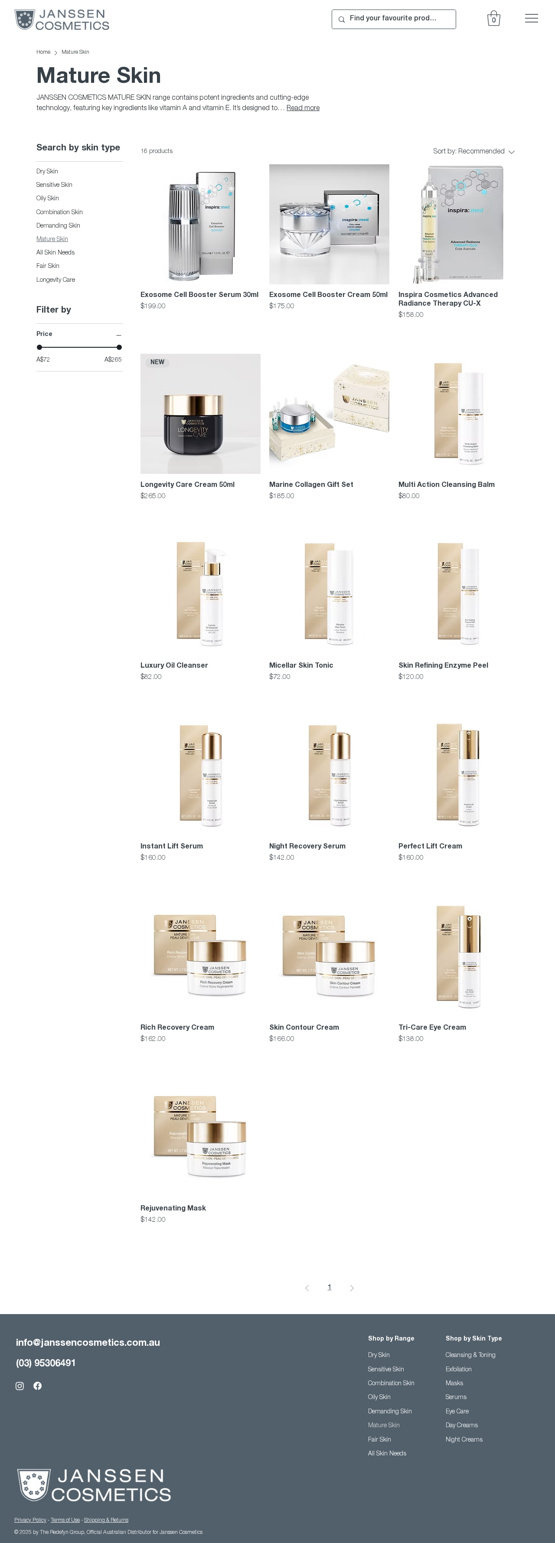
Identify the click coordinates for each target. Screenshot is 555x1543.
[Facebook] (37, 1385)
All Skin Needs (387, 1454)
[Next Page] (352, 1288)
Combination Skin (391, 1384)
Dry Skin (379, 1356)
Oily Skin (379, 1398)
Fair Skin (379, 1440)
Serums (456, 1398)
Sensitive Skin (386, 1370)
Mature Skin (384, 1426)
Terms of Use (65, 1520)
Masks (454, 1384)
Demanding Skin (390, 1412)
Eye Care (457, 1412)
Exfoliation (459, 1370)
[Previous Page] (307, 1288)
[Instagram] (19, 1385)
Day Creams (462, 1426)
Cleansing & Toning (471, 1356)
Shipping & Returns (106, 1520)
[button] (493, 18)
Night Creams (464, 1440)
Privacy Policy (30, 1520)
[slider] (39, 347)
